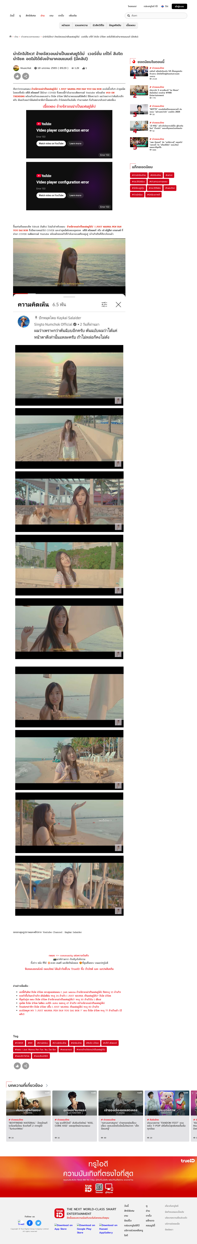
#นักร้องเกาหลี (153, 194)
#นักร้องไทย (76, 1043)
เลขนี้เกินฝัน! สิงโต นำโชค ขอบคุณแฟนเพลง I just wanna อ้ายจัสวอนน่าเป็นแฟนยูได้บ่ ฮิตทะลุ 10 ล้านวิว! (70, 992)
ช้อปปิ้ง (128, 1221)
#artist (169, 175)
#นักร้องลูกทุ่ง (138, 188)
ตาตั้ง (61, 15)
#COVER (19, 1043)
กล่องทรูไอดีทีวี (132, 1225)
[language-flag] (162, 6)
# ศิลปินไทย (153, 1119)
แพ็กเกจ (150, 1221)
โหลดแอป (132, 6)
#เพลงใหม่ (170, 188)
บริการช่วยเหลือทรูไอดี (133, 1232)
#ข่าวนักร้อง (42, 1043)
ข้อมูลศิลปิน (115, 25)
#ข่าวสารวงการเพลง (158, 181)
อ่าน (43, 15)
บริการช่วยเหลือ (172, 1223)
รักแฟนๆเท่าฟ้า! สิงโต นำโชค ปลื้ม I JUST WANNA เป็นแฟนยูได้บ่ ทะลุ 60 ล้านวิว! (59, 1007)
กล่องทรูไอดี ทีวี (151, 6)
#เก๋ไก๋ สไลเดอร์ (110, 1043)
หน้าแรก (66, 25)
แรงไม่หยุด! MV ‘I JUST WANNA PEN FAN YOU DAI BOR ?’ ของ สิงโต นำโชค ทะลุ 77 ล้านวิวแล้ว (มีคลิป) (70, 1012)
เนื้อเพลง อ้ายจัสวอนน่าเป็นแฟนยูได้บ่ (69, 106)
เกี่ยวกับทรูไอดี (171, 1206)
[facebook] (30, 1223)
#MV (30, 1043)
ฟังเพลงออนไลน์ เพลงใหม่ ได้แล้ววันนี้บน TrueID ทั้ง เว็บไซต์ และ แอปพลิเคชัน (69, 969)
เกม (51, 15)
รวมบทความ (81, 25)
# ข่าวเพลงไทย (157, 68)
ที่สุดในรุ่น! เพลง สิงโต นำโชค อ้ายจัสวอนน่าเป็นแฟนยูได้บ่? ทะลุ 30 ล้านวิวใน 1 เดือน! (60, 999)
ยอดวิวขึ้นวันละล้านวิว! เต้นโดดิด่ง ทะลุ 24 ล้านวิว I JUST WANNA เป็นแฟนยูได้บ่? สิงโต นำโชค (65, 996)
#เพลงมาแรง (66, 1049)
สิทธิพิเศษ (31, 15)
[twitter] (38, 1223)
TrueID (19, 6)
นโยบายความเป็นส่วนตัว (176, 1217)
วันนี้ (12, 15)
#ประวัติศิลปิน (155, 188)
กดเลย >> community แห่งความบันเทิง (69, 955)
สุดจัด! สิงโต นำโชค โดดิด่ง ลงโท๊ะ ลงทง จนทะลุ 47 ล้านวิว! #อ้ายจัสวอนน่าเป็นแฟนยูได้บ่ (62, 1003)
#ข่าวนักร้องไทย (59, 1043)
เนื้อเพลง (130, 25)
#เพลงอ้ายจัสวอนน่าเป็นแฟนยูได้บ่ (90, 1049)
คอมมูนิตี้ (150, 1225)
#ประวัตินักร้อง (138, 181)
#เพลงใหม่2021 (41, 1056)
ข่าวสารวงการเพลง (30, 36)
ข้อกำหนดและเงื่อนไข (174, 1212)
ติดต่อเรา (169, 1229)
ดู (20, 15)
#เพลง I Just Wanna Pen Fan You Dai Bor (35, 1049)
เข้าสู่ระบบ (179, 6)
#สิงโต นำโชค (92, 1043)
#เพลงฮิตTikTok (22, 1056)
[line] (21, 1223)
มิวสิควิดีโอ (98, 25)
